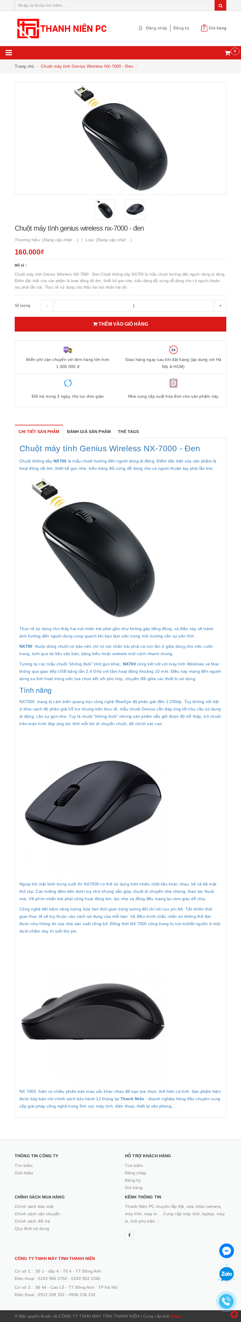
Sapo (175, 1316)
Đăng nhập (156, 28)
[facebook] (129, 1235)
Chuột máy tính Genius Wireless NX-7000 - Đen (109, 448)
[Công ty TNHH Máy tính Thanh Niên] (65, 28)
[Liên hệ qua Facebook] (226, 1250)
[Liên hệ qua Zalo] (226, 1274)
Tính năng (35, 690)
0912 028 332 (51, 1294)
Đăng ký (181, 28)
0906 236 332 (82, 1294)
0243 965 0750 (52, 1278)
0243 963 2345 (85, 1278)
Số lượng (22, 306)
